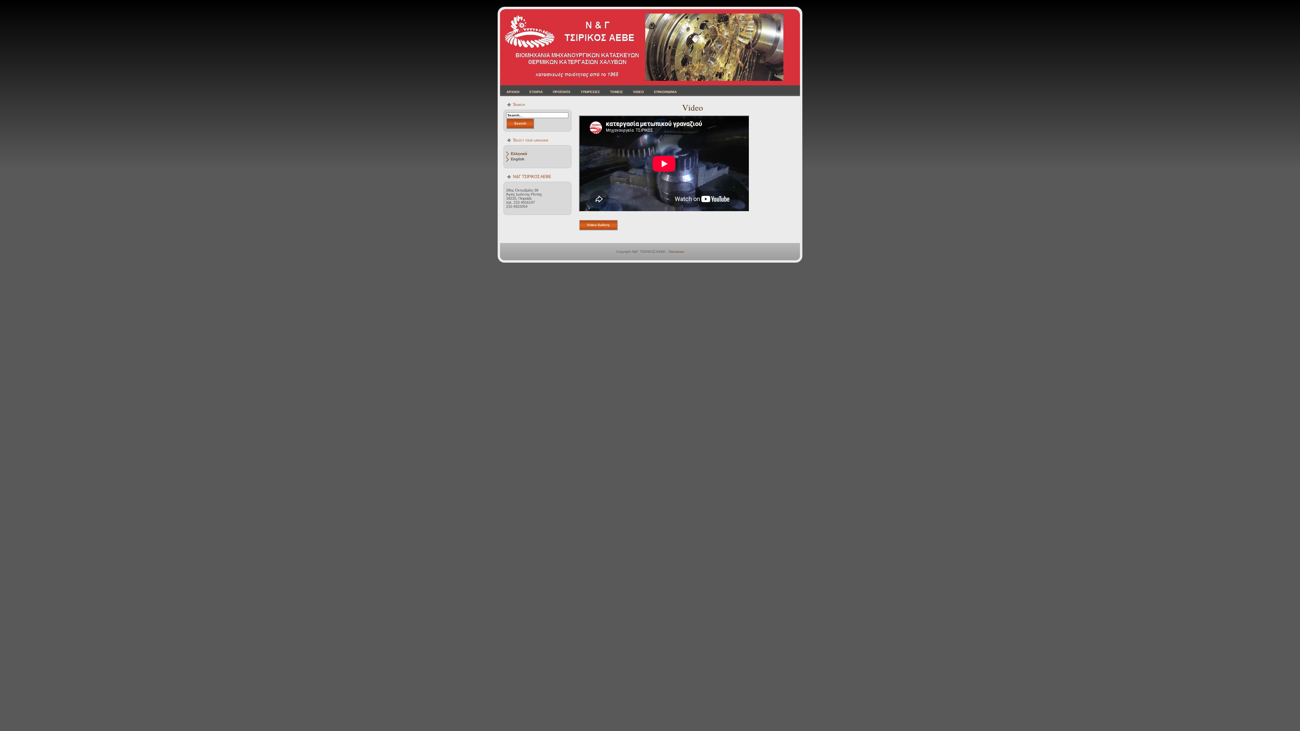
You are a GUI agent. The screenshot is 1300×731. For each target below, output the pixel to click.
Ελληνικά (519, 154)
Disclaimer (676, 251)
